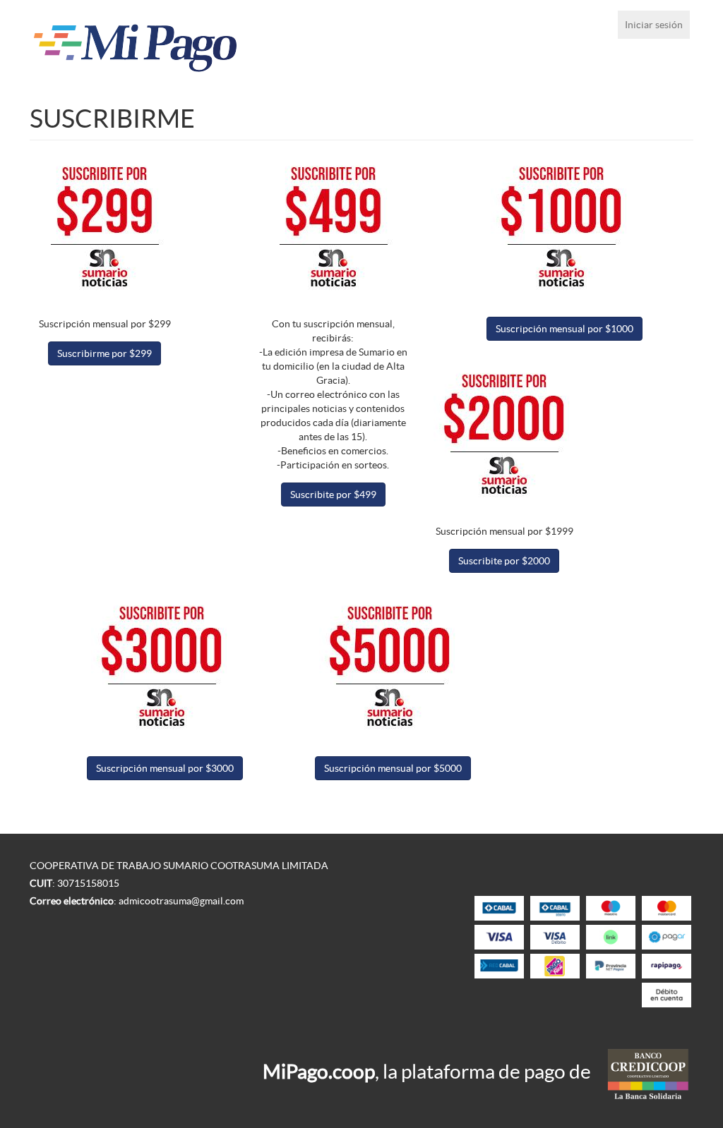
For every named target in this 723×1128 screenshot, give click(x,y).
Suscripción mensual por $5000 (393, 768)
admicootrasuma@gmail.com (181, 900)
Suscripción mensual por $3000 (165, 768)
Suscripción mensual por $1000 (564, 328)
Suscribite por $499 (333, 494)
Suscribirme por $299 (104, 353)
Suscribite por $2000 (504, 560)
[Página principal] (162, 44)
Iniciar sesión (654, 24)
